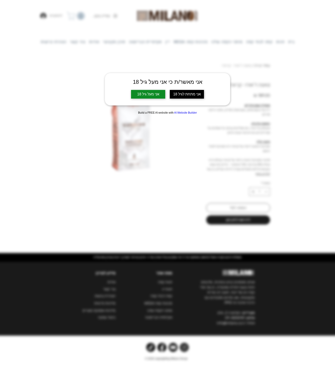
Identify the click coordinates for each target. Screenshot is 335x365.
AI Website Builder (185, 112)
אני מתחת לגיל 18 (187, 94)
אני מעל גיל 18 (148, 94)
